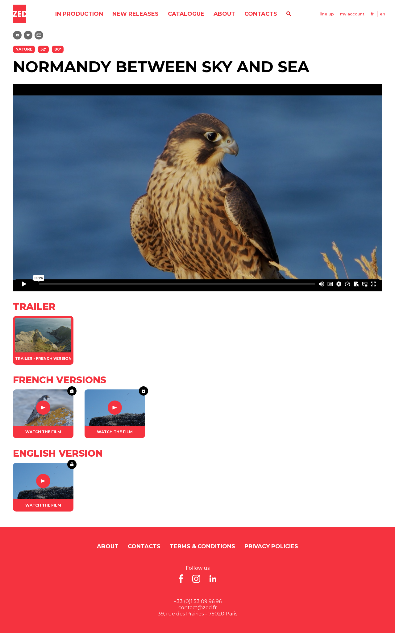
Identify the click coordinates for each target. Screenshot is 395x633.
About (224, 13)
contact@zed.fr (197, 607)
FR (372, 13)
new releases (135, 13)
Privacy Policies (271, 546)
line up (327, 14)
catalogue (186, 13)
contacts (260, 13)
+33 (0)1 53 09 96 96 (198, 601)
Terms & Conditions (202, 546)
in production (79, 13)
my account (352, 14)
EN (382, 13)
